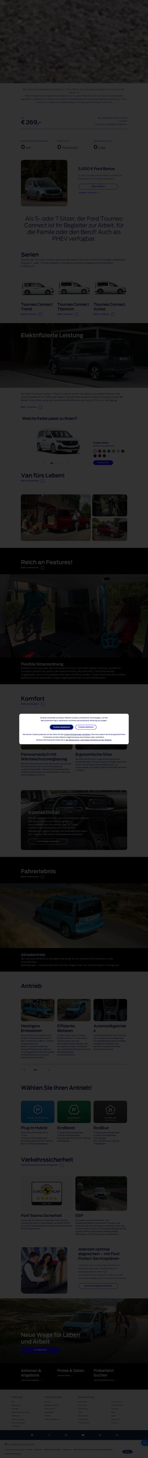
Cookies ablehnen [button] (86, 727)
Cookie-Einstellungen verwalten (77, 734)
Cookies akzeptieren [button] (61, 727)
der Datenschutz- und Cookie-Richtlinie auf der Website (88, 740)
